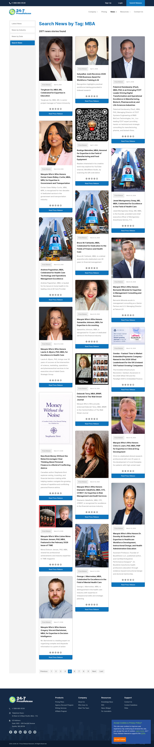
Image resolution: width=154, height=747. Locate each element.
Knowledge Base (107, 702)
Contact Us (138, 12)
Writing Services (61, 708)
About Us (81, 702)
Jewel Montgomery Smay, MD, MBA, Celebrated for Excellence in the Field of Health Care (127, 204)
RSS (102, 705)
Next (94, 671)
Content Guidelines (130, 705)
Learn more (140, 731)
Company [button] (92, 12)
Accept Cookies (119, 739)
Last (101, 671)
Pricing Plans (59, 702)
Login (120, 3)
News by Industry (19, 30)
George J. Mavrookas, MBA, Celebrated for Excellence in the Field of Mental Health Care (91, 580)
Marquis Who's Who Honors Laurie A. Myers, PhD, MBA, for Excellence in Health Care (54, 352)
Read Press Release (56, 114)
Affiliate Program (61, 711)
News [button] (113, 12)
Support (128, 698)
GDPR (143, 733)
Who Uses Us (83, 705)
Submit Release (135, 3)
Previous (43, 671)
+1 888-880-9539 (18, 3)
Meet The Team (83, 708)
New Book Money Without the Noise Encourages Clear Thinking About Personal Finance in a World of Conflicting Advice (55, 462)
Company (82, 698)
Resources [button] (124, 12)
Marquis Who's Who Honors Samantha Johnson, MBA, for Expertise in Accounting (90, 322)
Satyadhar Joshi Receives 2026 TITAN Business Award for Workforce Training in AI (91, 77)
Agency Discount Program (64, 705)
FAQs (126, 708)
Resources (106, 698)
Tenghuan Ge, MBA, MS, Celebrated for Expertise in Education (53, 93)
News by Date (17, 36)
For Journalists (106, 711)
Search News (17, 43)
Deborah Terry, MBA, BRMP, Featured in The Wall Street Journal (89, 397)
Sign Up (108, 3)
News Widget (106, 708)
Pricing (104, 12)
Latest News (17, 24)
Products (59, 698)
